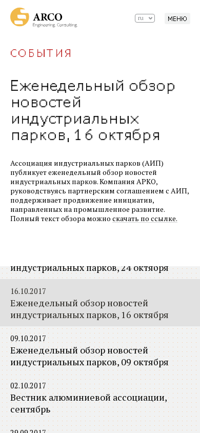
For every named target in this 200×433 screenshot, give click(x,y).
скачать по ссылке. (144, 218)
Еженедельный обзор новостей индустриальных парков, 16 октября (89, 303)
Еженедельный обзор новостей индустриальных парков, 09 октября (89, 350)
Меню (177, 19)
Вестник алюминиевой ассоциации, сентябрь (88, 398)
